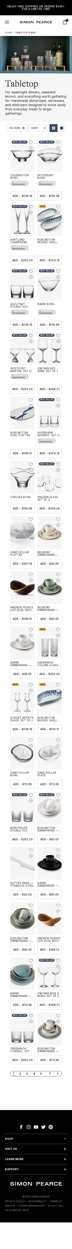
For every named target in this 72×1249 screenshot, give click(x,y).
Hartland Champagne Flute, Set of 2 (21, 242)
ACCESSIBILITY (37, 1201)
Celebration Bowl (19, 176)
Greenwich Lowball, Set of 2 (22, 1051)
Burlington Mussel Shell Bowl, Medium (47, 720)
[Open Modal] (7, 22)
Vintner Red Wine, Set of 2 (47, 370)
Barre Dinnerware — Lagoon (20, 996)
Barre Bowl (46, 304)
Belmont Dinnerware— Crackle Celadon (47, 611)
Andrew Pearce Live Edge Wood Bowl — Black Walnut (22, 611)
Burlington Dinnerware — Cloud (48, 830)
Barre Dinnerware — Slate (48, 885)
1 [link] (13, 1073)
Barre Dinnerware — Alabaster (20, 665)
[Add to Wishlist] (31, 143)
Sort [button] (35, 128)
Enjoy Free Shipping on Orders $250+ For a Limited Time (36, 8)
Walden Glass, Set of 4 (48, 498)
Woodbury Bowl (45, 176)
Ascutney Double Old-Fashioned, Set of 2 (21, 307)
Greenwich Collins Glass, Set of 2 (48, 665)
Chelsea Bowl (20, 497)
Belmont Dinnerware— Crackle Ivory (48, 555)
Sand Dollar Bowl (19, 774)
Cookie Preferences (31, 1205)
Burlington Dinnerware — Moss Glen (20, 941)
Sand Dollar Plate (46, 774)
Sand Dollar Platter (19, 553)
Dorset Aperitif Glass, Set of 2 (22, 719)
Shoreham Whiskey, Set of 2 (49, 435)
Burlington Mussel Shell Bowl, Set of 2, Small (48, 243)
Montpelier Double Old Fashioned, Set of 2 (21, 831)
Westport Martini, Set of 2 (21, 371)
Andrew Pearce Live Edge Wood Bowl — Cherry (49, 941)
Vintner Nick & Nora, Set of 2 (48, 995)
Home (8, 32)
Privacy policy (15, 1201)
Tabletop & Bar (25, 32)
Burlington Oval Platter (20, 434)
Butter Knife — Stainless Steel (22, 884)
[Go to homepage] (36, 22)
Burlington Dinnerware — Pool (48, 1051)
